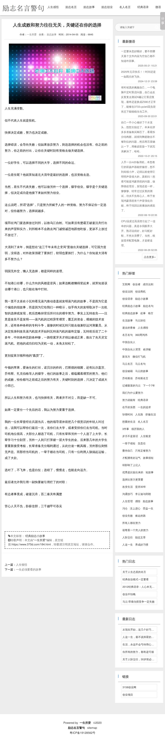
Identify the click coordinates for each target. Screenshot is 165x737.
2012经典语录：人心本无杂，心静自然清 (140, 587)
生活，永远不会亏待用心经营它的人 (140, 644)
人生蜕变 (145, 436)
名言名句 (127, 335)
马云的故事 (141, 371)
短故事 (150, 472)
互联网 (126, 284)
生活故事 (127, 320)
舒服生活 (150, 414)
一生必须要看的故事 (28, 569)
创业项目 (128, 694)
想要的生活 (128, 421)
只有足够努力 (143, 450)
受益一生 (148, 508)
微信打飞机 (139, 356)
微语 (158, 7)
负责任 (142, 443)
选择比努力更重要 (132, 479)
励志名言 (71, 7)
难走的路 (140, 515)
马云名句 (140, 364)
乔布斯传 (127, 378)
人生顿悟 (21, 564)
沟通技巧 (127, 494)
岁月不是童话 (130, 436)
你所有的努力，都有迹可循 (138, 652)
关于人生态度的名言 (134, 572)
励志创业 (107, 7)
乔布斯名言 (141, 378)
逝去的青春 (128, 327)
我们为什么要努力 (132, 393)
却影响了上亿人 (131, 465)
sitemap (92, 728)
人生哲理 (127, 501)
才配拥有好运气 (131, 458)
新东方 (126, 356)
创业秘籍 (127, 371)
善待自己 (127, 450)
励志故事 (89, 7)
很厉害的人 (137, 429)
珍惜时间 (127, 414)
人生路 (139, 414)
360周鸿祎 (141, 335)
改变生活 (127, 487)
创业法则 (127, 291)
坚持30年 (140, 487)
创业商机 (140, 291)
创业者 (136, 284)
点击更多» (150, 257)
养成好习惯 (141, 544)
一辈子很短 (128, 443)
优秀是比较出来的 (132, 472)
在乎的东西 (128, 407)
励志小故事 (141, 299)
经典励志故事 (130, 313)
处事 (143, 313)
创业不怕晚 (129, 594)
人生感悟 (53, 7)
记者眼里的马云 (131, 385)
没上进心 (135, 508)
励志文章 (140, 537)
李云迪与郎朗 (143, 494)
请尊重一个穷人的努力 (135, 530)
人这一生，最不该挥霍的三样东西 (140, 637)
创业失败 (127, 515)
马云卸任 (140, 320)
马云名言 (127, 364)
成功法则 (148, 284)
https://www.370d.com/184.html (31, 544)
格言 (150, 313)
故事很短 (148, 458)
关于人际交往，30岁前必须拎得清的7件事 (140, 659)
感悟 (137, 501)
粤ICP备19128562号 (82, 733)
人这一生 (127, 544)
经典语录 (143, 7)
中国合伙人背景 (131, 349)
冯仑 (125, 508)
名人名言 (125, 7)
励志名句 (148, 306)
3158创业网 (129, 687)
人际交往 (127, 537)
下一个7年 (149, 385)
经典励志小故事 (35, 536)
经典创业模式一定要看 (136, 579)
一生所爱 (32, 34)
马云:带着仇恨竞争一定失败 (139, 601)
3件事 (125, 429)
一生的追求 (144, 407)
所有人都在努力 (131, 523)
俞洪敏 (147, 349)
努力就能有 (128, 400)
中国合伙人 (128, 342)
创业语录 (127, 299)
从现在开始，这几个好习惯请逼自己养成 (140, 629)
